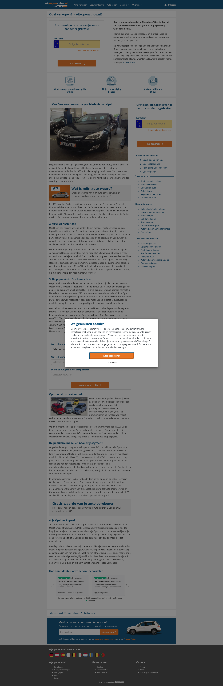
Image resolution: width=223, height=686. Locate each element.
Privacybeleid (85, 347)
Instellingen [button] (112, 362)
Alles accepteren (111, 355)
